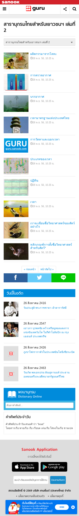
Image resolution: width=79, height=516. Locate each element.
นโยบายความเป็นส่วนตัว (31, 511)
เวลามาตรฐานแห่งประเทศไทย (49, 118)
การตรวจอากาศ (40, 75)
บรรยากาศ (37, 96)
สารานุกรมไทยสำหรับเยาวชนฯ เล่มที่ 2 (36, 9)
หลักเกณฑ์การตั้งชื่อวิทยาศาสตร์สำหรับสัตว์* (51, 246)
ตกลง (62, 507)
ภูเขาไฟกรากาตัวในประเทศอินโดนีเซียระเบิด (49, 352)
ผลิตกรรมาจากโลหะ (43, 53)
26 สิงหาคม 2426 (35, 347)
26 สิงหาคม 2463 (35, 367)
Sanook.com (11, 2)
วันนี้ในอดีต (15, 293)
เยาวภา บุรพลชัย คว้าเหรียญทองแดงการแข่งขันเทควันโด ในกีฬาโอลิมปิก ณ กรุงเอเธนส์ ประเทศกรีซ (46, 332)
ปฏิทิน (34, 180)
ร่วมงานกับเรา (58, 480)
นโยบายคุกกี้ (47, 511)
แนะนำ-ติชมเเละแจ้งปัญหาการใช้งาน (31, 480)
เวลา (33, 201)
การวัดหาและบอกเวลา (45, 139)
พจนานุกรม (30, 394)
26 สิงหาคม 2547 (35, 323)
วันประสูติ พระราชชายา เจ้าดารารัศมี (45, 307)
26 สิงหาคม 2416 (35, 303)
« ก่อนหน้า (30, 269)
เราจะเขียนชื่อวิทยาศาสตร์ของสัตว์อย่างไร (52, 225)
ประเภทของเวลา (41, 159)
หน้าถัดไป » (47, 269)
